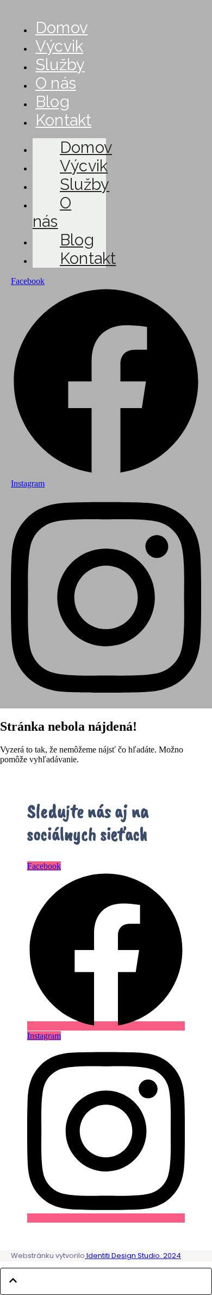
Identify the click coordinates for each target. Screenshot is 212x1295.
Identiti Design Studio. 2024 (133, 1255)
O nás (55, 83)
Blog (52, 101)
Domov (61, 27)
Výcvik (59, 46)
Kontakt (63, 120)
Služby (60, 64)
